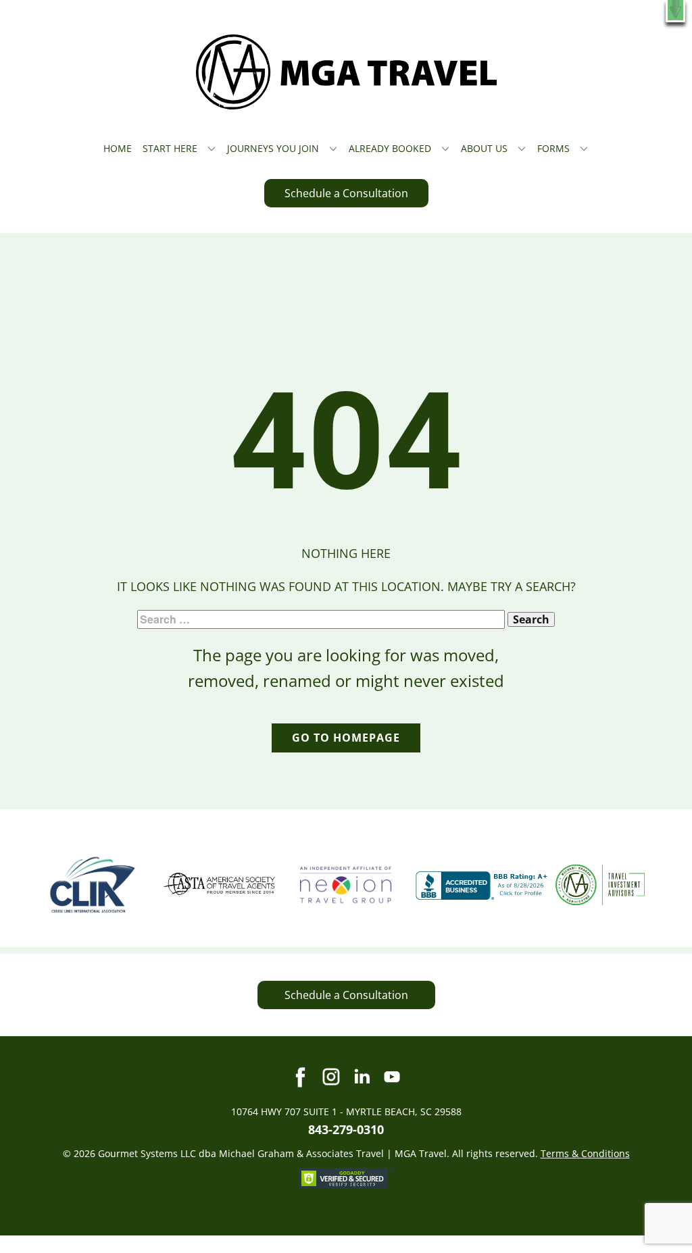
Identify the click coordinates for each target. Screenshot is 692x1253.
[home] (346, 72)
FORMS (553, 148)
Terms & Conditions (585, 1153)
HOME (117, 148)
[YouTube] (391, 1076)
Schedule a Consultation (346, 193)
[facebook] (300, 1076)
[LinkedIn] (361, 1076)
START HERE (170, 148)
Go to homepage (346, 737)
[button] (675, 11)
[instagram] (331, 1076)
